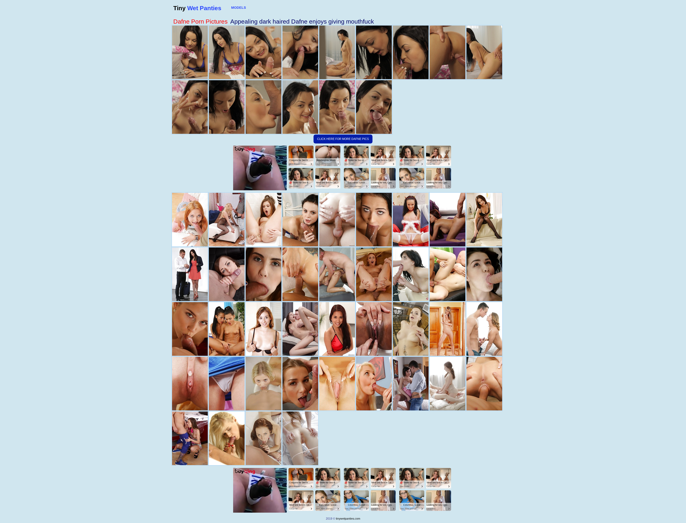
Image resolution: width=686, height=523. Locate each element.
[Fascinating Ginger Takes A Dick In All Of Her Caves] (263, 438)
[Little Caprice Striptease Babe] (263, 219)
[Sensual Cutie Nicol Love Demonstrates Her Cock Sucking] (374, 219)
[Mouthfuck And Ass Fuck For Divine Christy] (337, 329)
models (238, 7)
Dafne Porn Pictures (200, 21)
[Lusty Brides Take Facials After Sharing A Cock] (226, 329)
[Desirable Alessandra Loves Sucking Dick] (447, 274)
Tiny (197, 8)
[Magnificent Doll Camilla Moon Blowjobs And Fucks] (300, 274)
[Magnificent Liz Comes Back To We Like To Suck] (300, 383)
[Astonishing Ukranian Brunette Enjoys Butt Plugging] (484, 274)
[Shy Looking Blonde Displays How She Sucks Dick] (263, 383)
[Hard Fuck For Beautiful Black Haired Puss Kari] (337, 274)
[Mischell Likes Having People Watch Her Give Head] (226, 383)
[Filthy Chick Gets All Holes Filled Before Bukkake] (410, 329)
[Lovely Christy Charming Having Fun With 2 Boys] (447, 219)
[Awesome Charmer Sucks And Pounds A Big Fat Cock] (300, 219)
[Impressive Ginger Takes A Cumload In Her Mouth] (374, 274)
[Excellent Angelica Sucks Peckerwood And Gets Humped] (484, 329)
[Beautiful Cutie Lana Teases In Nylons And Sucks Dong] (484, 219)
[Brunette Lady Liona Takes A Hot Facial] (447, 383)
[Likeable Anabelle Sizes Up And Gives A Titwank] (410, 383)
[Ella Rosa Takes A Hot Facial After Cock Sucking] (263, 274)
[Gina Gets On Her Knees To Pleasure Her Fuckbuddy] (410, 219)
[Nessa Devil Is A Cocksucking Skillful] (447, 329)
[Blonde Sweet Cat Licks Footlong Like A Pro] (190, 329)
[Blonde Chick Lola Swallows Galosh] (226, 219)
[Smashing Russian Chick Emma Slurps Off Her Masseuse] (410, 274)
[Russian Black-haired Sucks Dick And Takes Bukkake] (300, 329)
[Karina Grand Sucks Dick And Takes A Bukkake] (337, 219)
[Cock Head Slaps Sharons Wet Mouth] (374, 383)
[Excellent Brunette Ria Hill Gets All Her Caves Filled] (190, 438)
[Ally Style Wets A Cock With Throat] (190, 219)
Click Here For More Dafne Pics (343, 138)
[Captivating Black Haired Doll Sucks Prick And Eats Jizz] (190, 274)
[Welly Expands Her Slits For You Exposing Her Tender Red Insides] (337, 383)
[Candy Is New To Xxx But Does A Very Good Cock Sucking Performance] (263, 329)
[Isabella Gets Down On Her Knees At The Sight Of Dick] (374, 329)
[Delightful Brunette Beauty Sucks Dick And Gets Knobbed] (226, 274)
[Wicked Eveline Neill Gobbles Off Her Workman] (484, 383)
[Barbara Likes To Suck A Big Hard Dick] (190, 383)
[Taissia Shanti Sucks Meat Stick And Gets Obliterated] (300, 438)
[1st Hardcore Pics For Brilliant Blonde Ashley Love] (226, 438)
